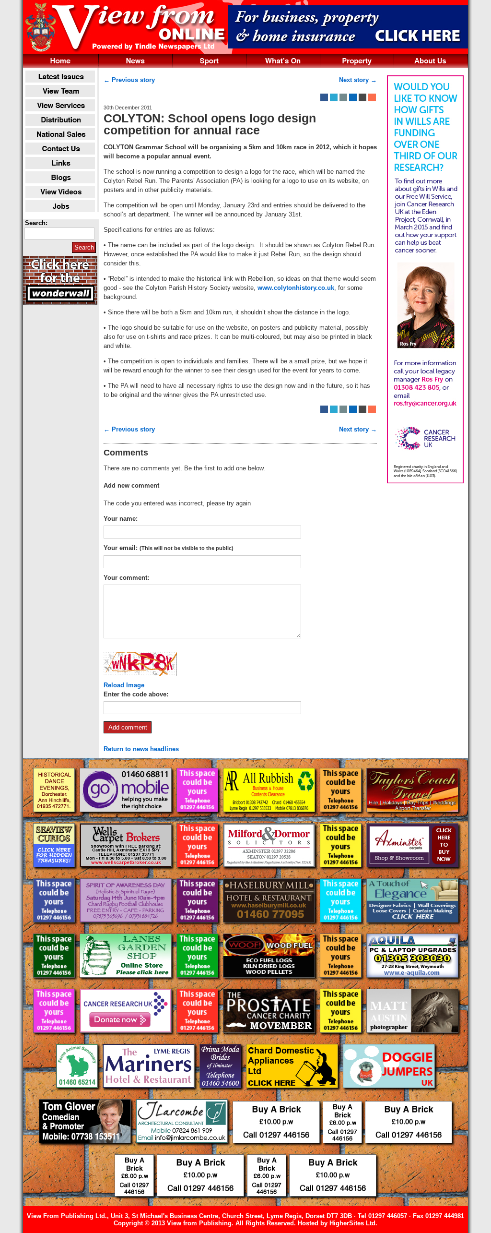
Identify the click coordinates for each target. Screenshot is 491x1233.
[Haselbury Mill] (270, 930)
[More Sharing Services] (372, 97)
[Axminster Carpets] (412, 874)
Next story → (358, 80)
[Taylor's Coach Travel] (412, 819)
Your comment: (126, 577)
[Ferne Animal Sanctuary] (78, 1095)
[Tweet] (334, 97)
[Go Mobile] (126, 819)
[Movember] (270, 1040)
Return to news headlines (141, 749)
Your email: (169, 547)
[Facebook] (324, 97)
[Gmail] (362, 97)
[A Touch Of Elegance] (412, 930)
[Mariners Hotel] (149, 1095)
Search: (36, 223)
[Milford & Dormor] (270, 874)
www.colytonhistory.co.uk (295, 287)
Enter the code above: (136, 694)
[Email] (343, 97)
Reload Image (124, 685)
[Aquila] (412, 985)
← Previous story (129, 80)
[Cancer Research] (126, 1040)
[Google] (353, 97)
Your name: (121, 518)
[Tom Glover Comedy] (85, 1150)
